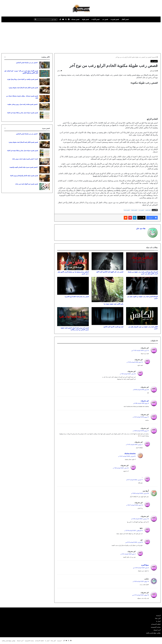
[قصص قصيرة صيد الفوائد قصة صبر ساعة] (44, 186)
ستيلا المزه (145, 565)
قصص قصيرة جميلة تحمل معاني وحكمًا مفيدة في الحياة (22, 112)
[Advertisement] (146, 37)
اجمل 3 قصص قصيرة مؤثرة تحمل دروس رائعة (25, 159)
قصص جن (148, 57)
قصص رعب (141, 210)
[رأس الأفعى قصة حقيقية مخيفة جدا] (107, 289)
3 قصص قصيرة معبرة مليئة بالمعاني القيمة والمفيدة (24, 167)
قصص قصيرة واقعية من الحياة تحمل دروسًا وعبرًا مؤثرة (22, 79)
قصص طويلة (85, 19)
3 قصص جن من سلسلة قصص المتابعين (27, 62)
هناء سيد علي (153, 70)
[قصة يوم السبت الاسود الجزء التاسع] (107, 316)
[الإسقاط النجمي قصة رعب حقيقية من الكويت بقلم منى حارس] (142, 286)
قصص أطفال (125, 19)
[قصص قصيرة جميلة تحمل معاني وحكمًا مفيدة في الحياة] (44, 115)
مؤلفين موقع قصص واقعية (153, 633)
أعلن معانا (158, 618)
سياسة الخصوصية (156, 627)
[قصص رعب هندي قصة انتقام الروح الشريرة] (73, 286)
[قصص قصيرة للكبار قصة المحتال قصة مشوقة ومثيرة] (44, 90)
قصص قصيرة (115, 19)
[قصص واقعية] (81, 8)
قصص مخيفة (134, 210)
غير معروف (145, 401)
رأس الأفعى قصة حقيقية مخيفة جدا (113, 304)
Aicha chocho (130, 454)
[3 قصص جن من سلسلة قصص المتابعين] (44, 65)
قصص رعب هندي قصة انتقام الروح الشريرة (77, 296)
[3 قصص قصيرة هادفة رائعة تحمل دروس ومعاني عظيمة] (44, 106)
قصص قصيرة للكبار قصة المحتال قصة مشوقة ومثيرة (23, 87)
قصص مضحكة (75, 19)
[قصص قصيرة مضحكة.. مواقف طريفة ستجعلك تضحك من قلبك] (44, 98)
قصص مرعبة (127, 210)
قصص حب (105, 19)
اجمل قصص (148, 210)
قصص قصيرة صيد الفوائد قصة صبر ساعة (26, 184)
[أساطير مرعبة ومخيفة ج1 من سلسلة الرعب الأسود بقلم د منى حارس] (73, 261)
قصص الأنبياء (96, 19)
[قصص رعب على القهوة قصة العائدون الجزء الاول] (107, 261)
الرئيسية (154, 57)
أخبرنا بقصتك (157, 630)
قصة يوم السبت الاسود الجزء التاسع (113, 326)
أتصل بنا (158, 621)
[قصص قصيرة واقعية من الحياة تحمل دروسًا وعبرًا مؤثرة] (44, 81)
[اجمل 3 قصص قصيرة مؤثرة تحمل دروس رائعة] (44, 161)
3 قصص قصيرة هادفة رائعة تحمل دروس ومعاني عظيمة (23, 104)
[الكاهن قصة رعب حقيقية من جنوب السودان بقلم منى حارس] (142, 316)
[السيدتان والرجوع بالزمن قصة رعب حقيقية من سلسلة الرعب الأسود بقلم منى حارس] (142, 261)
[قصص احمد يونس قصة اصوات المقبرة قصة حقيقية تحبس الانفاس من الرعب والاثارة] (73, 316)
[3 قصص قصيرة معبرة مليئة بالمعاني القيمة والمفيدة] (44, 169)
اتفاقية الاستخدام (156, 624)
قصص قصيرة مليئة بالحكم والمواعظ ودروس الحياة (24, 175)
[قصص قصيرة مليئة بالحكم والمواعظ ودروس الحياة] (44, 178)
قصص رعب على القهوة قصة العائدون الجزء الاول (109, 272)
